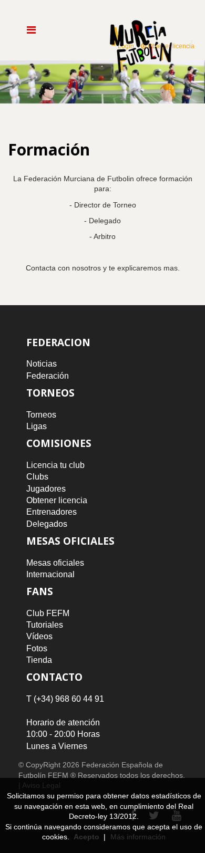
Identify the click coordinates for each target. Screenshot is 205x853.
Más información (138, 837)
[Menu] (31, 30)
